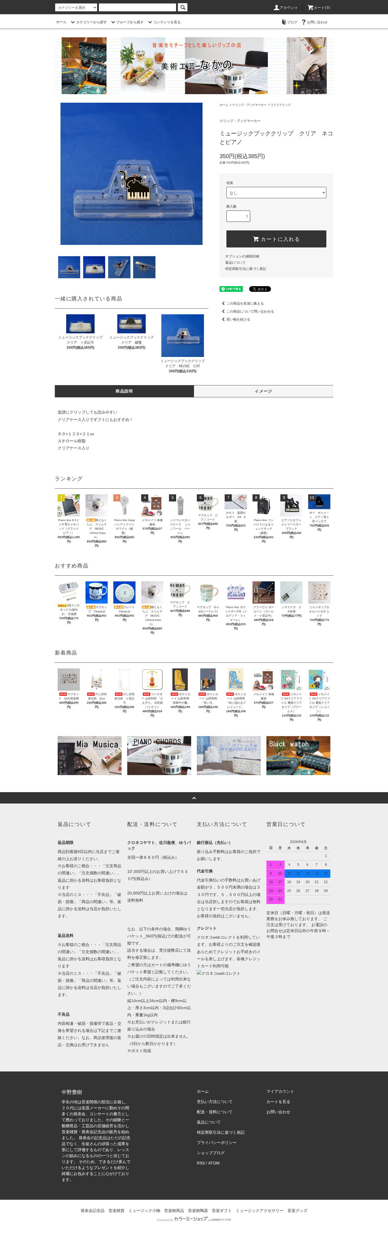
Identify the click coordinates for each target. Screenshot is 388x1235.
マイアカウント (280, 1091)
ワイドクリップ (281, 104)
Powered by (165, 1220)
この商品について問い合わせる (250, 311)
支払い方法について (215, 1101)
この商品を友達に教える (245, 303)
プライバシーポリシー (217, 1142)
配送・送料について (215, 1112)
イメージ (263, 391)
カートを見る (278, 1101)
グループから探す (130, 22)
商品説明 (124, 391)
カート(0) (322, 8)
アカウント (289, 8)
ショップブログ (211, 1153)
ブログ (292, 22)
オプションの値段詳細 (242, 256)
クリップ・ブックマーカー (249, 104)
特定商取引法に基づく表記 (245, 269)
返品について (235, 263)
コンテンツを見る (167, 22)
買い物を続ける (238, 319)
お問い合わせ (317, 22)
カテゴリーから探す (91, 22)
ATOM (214, 1163)
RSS (201, 1163)
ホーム (61, 22)
